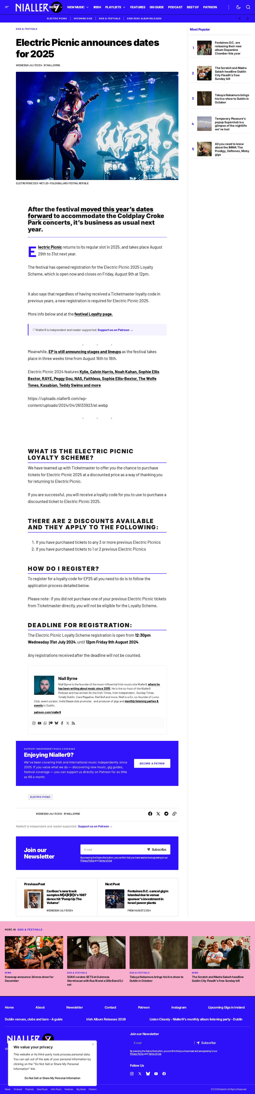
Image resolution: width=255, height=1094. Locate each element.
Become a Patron (152, 763)
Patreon (144, 1007)
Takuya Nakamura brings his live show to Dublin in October (232, 98)
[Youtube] (39, 723)
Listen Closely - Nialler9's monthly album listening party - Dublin (196, 1019)
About (40, 1007)
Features (69, 1089)
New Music (42, 1089)
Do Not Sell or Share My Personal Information (52, 1078)
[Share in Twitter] (158, 814)
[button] (7, 7)
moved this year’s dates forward (90, 212)
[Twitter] (68, 723)
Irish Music (56, 1089)
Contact (110, 1007)
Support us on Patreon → (115, 330)
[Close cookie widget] (93, 1044)
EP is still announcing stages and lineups (85, 351)
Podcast (18, 1089)
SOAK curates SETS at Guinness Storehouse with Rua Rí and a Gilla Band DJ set (95, 980)
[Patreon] (51, 723)
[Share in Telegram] (166, 814)
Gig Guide (81, 1089)
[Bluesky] (56, 723)
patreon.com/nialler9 (47, 712)
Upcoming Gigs (83, 18)
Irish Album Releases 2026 (106, 1019)
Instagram (178, 1007)
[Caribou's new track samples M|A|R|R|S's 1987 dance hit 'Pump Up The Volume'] (56, 897)
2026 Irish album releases (144, 18)
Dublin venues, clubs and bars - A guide (33, 1019)
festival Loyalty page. (93, 314)
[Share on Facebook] (150, 814)
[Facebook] (62, 723)
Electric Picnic (57, 18)
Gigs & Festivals (110, 18)
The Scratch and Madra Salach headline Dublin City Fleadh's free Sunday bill (231, 73)
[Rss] (73, 723)
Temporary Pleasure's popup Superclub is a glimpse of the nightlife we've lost (231, 124)
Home (9, 1007)
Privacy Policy (87, 860)
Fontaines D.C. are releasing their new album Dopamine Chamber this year (228, 48)
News (8, 973)
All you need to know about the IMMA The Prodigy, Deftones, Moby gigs (232, 149)
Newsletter (74, 1007)
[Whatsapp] (45, 723)
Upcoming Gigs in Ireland (226, 1007)
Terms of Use (105, 860)
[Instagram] (34, 723)
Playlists (29, 1089)
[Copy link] (174, 814)
